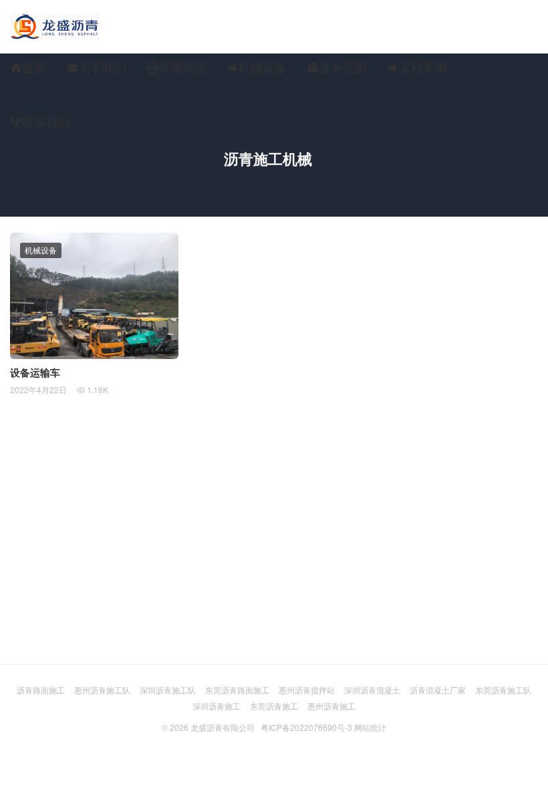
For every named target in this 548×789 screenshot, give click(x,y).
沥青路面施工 (41, 689)
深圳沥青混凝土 (372, 689)
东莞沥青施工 (274, 705)
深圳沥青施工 (216, 705)
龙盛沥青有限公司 (222, 727)
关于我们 (96, 67)
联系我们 (40, 121)
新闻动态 (176, 67)
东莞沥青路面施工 (237, 689)
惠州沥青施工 (331, 705)
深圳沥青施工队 (168, 689)
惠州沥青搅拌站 (307, 689)
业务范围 (337, 67)
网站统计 (370, 727)
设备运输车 (35, 372)
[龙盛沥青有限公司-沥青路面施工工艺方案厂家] (55, 26)
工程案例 (417, 67)
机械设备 (257, 67)
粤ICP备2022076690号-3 (306, 727)
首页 (28, 67)
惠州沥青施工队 (102, 689)
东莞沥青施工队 (503, 689)
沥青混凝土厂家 (438, 689)
